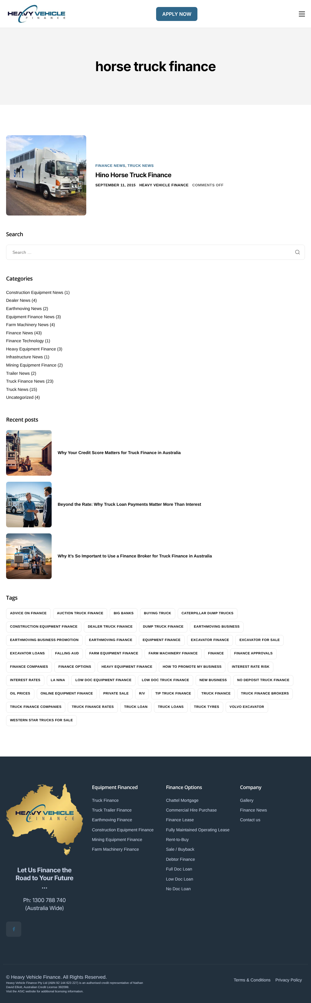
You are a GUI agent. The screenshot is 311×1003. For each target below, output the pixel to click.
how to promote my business (192, 667)
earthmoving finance (110, 640)
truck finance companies (35, 707)
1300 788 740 (49, 900)
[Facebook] (13, 929)
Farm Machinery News (27, 324)
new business (213, 680)
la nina (58, 680)
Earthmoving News (24, 308)
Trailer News (18, 373)
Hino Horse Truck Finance (133, 175)
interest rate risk (250, 667)
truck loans (171, 707)
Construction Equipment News (34, 292)
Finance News (110, 166)
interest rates (25, 680)
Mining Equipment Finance (31, 365)
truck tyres (206, 707)
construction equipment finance (43, 627)
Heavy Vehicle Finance (164, 185)
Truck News (141, 166)
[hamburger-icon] (302, 14)
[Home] (36, 13)
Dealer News (18, 300)
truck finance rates (93, 707)
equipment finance (162, 640)
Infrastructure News (24, 356)
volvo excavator (247, 707)
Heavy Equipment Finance (31, 348)
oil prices (20, 693)
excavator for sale (259, 640)
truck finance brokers (265, 693)
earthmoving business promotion (44, 640)
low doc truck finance (165, 680)
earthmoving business (217, 627)
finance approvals (253, 653)
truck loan (136, 707)
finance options (74, 667)
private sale (116, 693)
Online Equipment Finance (67, 693)
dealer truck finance (110, 627)
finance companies (29, 667)
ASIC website (27, 991)
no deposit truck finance (263, 680)
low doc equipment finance (103, 680)
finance (216, 653)
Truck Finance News (25, 381)
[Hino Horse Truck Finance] (46, 175)
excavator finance (210, 640)
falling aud (67, 653)
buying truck (157, 613)
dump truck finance (163, 627)
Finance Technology (25, 340)
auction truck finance (80, 613)
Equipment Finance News (30, 316)
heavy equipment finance (126, 667)
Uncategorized (19, 397)
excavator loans (27, 653)
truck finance (216, 693)
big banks (124, 613)
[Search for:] (155, 252)
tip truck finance (173, 693)
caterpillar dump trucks (208, 613)
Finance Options (184, 787)
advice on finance (28, 613)
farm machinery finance (173, 653)
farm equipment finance (113, 653)
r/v (142, 693)
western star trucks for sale (41, 720)
